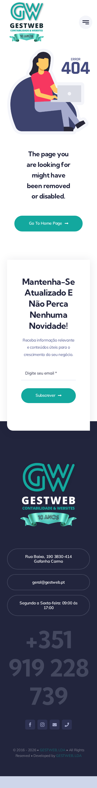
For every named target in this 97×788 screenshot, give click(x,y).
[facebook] (30, 725)
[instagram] (42, 725)
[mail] (55, 725)
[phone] (67, 725)
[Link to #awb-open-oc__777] (85, 22)
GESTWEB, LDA (52, 750)
